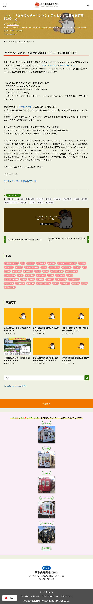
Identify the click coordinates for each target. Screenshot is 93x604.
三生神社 (77, 267)
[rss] (52, 592)
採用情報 (25, 596)
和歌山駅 (16, 28)
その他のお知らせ (13, 24)
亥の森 (7, 271)
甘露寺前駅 (23, 28)
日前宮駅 (44, 28)
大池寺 (50, 275)
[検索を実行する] (86, 377)
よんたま (19, 267)
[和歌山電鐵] (46, 5)
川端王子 (49, 279)
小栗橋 (23, 279)
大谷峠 (69, 275)
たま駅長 (82, 263)
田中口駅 (32, 28)
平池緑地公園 (74, 279)
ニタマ (43, 267)
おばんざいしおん (11, 263)
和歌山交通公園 (71, 271)
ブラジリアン (54, 267)
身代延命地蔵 (10, 287)
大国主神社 (30, 275)
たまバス (30, 263)
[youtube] (49, 592)
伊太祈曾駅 (28, 271)
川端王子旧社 (61, 279)
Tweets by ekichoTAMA (15, 385)
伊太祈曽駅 (52, 28)
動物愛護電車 (46, 548)
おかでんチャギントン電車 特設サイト (58, 65)
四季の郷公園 (10, 275)
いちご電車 (46, 423)
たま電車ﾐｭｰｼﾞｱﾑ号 (46, 523)
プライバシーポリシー (50, 596)
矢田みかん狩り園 (43, 283)
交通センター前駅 (74, 28)
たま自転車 (41, 263)
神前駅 (59, 28)
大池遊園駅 (19, 31)
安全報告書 (35, 596)
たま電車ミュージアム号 (67, 263)
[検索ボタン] (88, 5)
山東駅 (12, 31)
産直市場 (30, 283)
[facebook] (41, 592)
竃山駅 (65, 28)
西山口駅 (9, 28)
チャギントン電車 (32, 267)
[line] (46, 592)
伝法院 (37, 271)
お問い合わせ (66, 596)
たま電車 (51, 263)
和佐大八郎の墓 (57, 271)
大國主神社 (41, 275)
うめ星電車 (46, 473)
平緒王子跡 (9, 283)
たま (22, 263)
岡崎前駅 (84, 28)
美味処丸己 (65, 283)
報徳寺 (20, 275)
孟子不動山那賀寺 (11, 279)
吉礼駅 (6, 31)
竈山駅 (55, 283)
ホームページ (25, 106)
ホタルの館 (66, 267)
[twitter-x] (44, 592)
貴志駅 (38, 28)
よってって (9, 267)
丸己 (84, 267)
